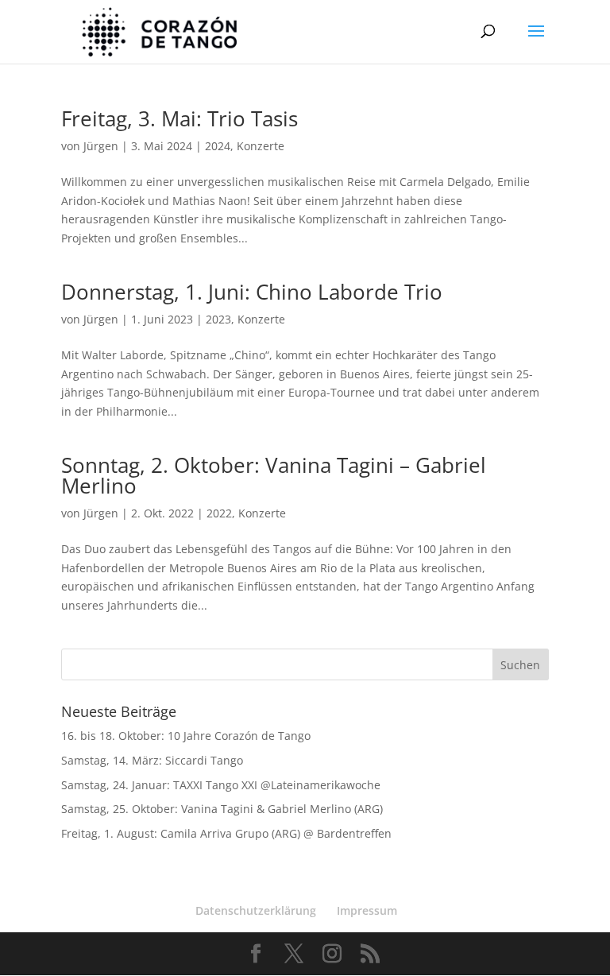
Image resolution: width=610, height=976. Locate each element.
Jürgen (100, 145)
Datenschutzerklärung (255, 910)
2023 (218, 319)
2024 (217, 145)
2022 (219, 513)
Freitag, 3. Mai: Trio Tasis (179, 118)
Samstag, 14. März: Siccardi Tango (152, 760)
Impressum (367, 910)
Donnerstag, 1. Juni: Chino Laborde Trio (251, 291)
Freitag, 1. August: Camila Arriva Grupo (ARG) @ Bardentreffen (226, 833)
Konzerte (260, 145)
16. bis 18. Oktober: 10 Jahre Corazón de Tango (186, 735)
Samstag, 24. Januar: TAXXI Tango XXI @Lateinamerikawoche (220, 784)
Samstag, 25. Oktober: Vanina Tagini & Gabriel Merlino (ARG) (222, 808)
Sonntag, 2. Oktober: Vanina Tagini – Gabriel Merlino (273, 475)
